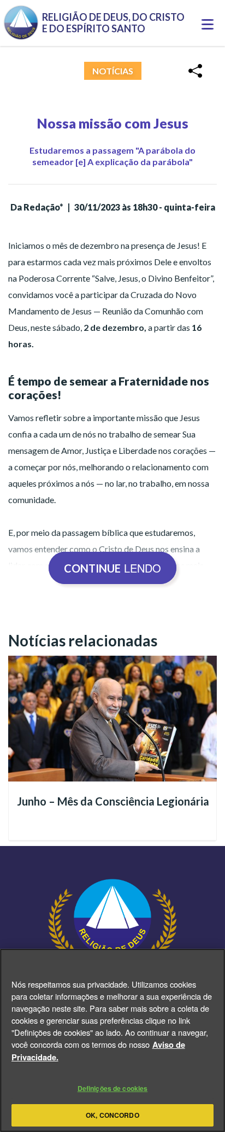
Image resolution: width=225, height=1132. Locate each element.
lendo (112, 568)
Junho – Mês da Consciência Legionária (113, 801)
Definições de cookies (113, 1088)
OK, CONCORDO (112, 1115)
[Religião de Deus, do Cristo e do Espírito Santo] (112, 948)
